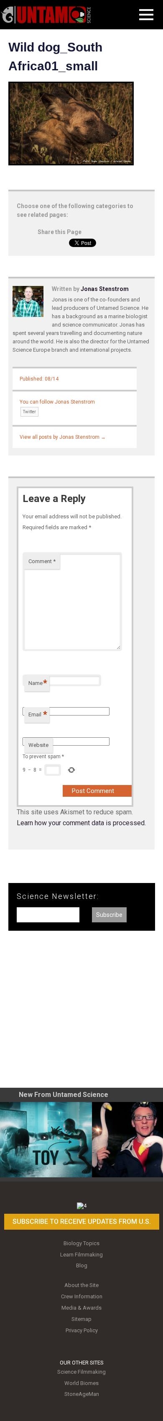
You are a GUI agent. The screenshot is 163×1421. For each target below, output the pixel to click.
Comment (42, 561)
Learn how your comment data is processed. (81, 823)
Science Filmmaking (81, 1372)
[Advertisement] (81, 1012)
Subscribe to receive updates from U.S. (82, 1221)
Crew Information (81, 1296)
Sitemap (81, 1319)
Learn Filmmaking (81, 1254)
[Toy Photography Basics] (46, 1139)
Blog (81, 1265)
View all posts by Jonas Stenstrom (63, 437)
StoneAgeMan (81, 1394)
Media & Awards (81, 1308)
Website (38, 745)
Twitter (29, 411)
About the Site (81, 1285)
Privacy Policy (82, 1330)
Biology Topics (81, 1243)
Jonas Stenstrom (105, 289)
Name (37, 683)
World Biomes (81, 1383)
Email (37, 714)
